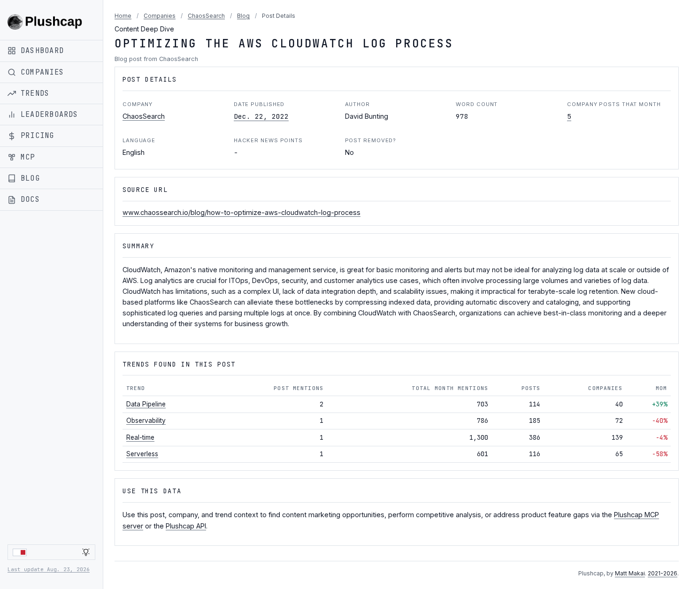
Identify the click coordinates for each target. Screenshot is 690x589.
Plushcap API (186, 526)
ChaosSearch (206, 15)
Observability (146, 420)
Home (123, 15)
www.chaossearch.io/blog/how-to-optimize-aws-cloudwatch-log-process (241, 212)
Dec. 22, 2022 (261, 116)
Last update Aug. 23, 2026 (49, 569)
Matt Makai (630, 573)
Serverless (142, 454)
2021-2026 (662, 573)
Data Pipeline (146, 404)
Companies (160, 15)
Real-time (140, 437)
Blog (243, 15)
